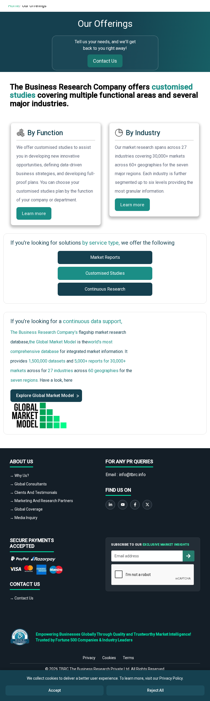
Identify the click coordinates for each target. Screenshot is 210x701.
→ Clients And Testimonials (33, 492)
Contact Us (105, 61)
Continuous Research (105, 289)
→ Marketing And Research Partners (41, 501)
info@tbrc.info (132, 474)
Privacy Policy (171, 678)
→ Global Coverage (26, 509)
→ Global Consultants (28, 484)
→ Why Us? (19, 475)
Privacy (89, 658)
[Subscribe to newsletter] (188, 556)
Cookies (109, 658)
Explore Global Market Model (45, 395)
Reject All (155, 690)
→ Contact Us (21, 598)
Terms (128, 658)
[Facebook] (135, 504)
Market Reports (105, 257)
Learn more (34, 213)
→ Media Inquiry (23, 517)
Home (13, 5)
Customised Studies (105, 273)
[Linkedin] (110, 504)
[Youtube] (122, 504)
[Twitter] (147, 504)
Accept (54, 690)
